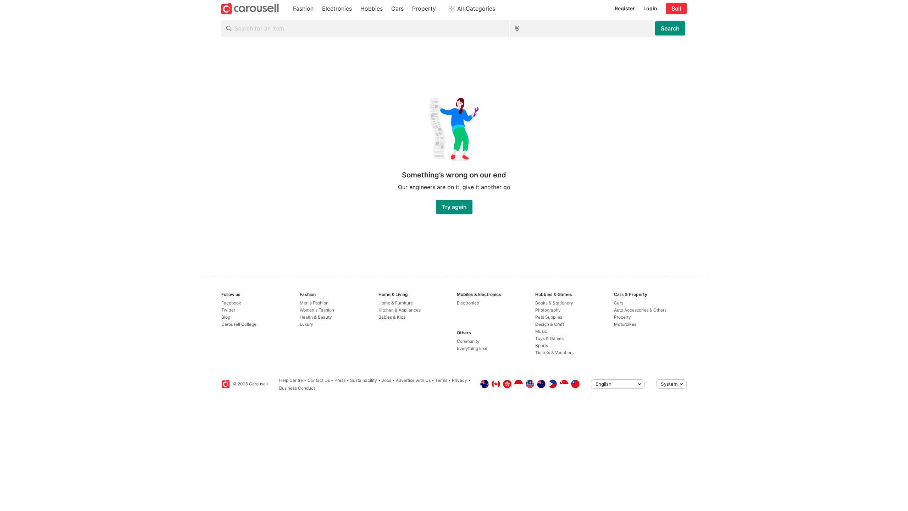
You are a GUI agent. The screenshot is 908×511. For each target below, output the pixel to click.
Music (541, 331)
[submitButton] (670, 28)
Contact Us (319, 380)
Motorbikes (625, 324)
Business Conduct (297, 388)
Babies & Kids (391, 317)
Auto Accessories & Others (640, 310)
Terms (441, 380)
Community (468, 341)
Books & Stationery (554, 303)
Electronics (468, 303)
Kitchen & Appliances (399, 310)
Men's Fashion (314, 303)
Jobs (386, 380)
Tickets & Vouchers (554, 352)
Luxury (306, 324)
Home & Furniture (395, 303)
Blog (225, 317)
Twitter (228, 310)
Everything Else (472, 348)
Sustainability (363, 380)
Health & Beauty (316, 317)
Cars (618, 303)
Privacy (459, 380)
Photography (548, 310)
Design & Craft (549, 324)
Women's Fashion (317, 310)
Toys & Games (549, 338)
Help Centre (291, 380)
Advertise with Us (413, 380)
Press (339, 380)
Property (622, 317)
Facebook (231, 303)
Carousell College (238, 324)
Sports (541, 345)
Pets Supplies (548, 317)
